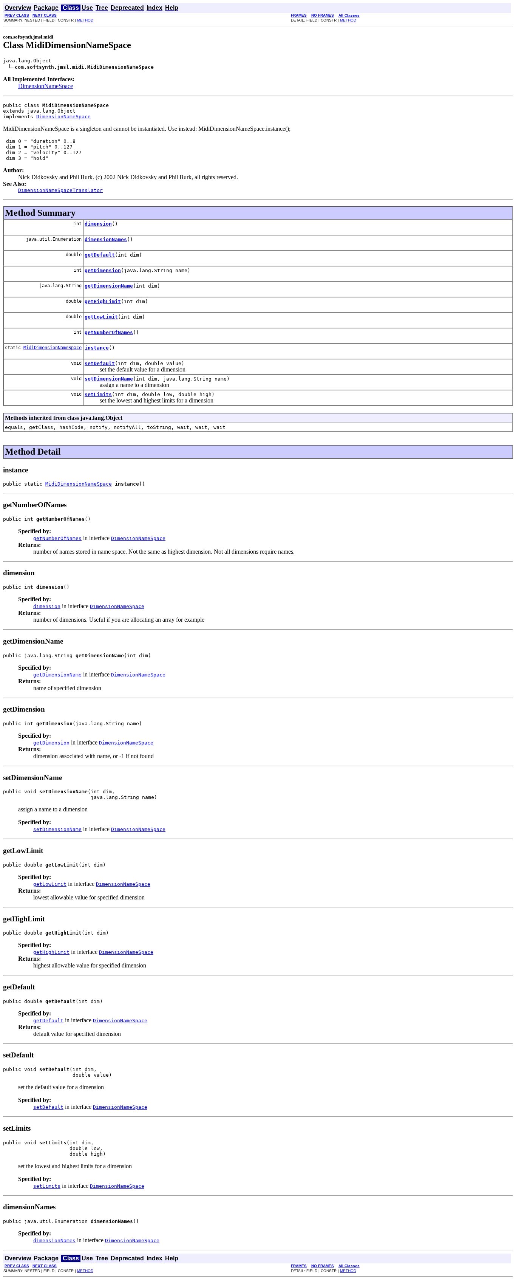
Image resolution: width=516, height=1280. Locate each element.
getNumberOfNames (109, 332)
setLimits (98, 394)
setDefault (100, 363)
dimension (98, 224)
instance (97, 348)
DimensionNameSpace (45, 86)
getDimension (103, 270)
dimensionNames (106, 239)
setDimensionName (109, 379)
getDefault (100, 255)
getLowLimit (101, 317)
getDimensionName (109, 286)
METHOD (85, 20)
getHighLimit (103, 301)
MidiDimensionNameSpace (52, 347)
